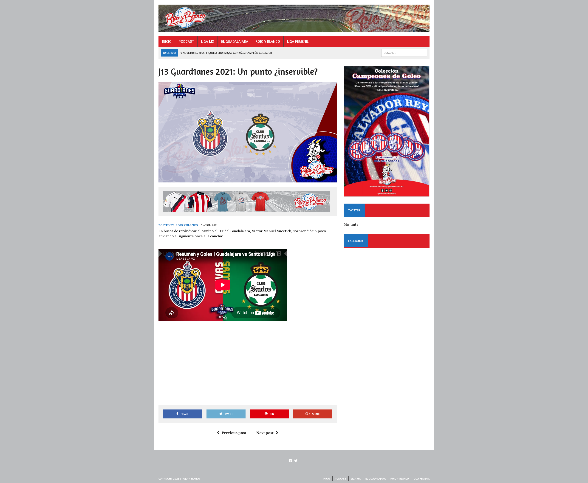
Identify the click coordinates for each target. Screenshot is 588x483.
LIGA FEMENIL (297, 41)
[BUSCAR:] (404, 52)
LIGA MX (207, 41)
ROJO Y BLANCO (267, 41)
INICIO (167, 41)
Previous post (234, 432)
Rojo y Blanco (187, 225)
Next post (265, 432)
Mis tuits (351, 224)
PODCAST (186, 41)
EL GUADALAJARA (234, 41)
